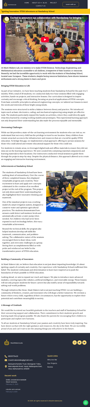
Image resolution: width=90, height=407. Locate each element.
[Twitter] (79, 342)
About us (36, 3)
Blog (45, 3)
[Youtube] (84, 342)
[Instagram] (75, 342)
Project (53, 3)
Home (26, 3)
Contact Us (40, 6)
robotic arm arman (13, 389)
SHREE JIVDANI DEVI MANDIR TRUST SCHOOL (16, 381)
